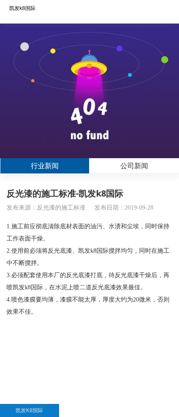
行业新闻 (45, 166)
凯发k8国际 (22, 8)
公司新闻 (134, 166)
